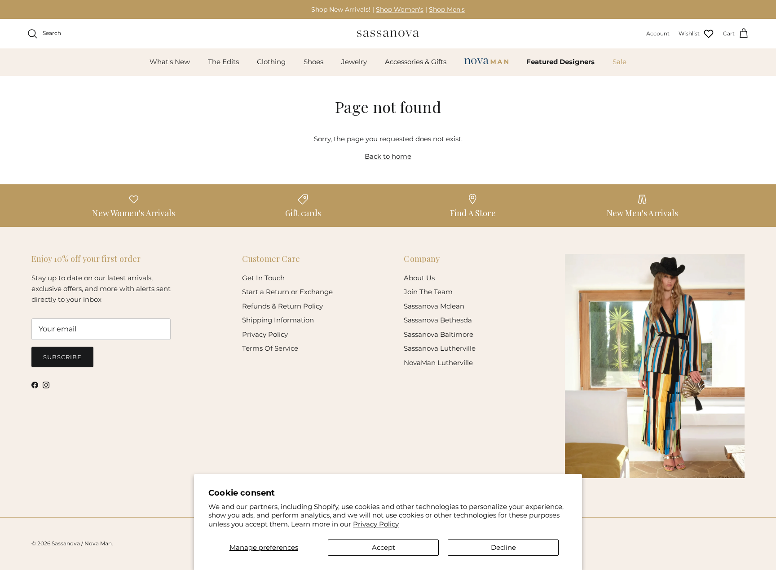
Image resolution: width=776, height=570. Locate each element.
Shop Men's (447, 9)
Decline (503, 547)
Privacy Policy (376, 524)
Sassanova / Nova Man (82, 543)
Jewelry (354, 61)
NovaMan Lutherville (438, 362)
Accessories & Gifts (415, 61)
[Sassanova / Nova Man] (388, 33)
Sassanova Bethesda (438, 320)
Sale (619, 61)
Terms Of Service (270, 348)
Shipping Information (278, 320)
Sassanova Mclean (434, 306)
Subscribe (62, 357)
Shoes (313, 61)
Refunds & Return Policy (282, 306)
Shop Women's (399, 9)
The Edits (223, 61)
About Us (419, 278)
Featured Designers (560, 61)
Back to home (388, 156)
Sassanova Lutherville (440, 348)
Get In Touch (263, 278)
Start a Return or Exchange (287, 291)
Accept (383, 547)
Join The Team (428, 291)
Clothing (271, 61)
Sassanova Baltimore (438, 334)
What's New (170, 61)
